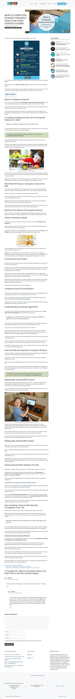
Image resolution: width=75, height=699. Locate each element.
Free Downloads (43, 3)
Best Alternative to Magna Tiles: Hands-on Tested (62, 77)
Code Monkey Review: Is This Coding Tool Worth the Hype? (62, 71)
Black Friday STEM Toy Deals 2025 (63, 49)
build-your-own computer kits (33, 375)
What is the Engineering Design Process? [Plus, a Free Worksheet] (63, 66)
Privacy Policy (30, 651)
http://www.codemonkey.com (25, 600)
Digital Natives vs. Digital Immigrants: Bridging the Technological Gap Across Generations (23, 567)
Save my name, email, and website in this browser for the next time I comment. (23, 640)
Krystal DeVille (7, 26)
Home (31, 3)
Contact (54, 3)
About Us (29, 654)
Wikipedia (7, 333)
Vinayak (10, 578)
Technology (19, 27)
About (49, 3)
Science (14, 27)
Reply (7, 586)
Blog (36, 3)
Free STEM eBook (61, 3)
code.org (43, 342)
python (46, 454)
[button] (67, 3)
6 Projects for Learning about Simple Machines (62, 60)
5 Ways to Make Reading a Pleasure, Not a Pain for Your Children (18, 566)
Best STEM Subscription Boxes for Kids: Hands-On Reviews (63, 44)
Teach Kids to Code (8, 27)
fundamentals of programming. (12, 385)
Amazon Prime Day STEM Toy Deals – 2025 (14, 656)
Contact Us (30, 658)
